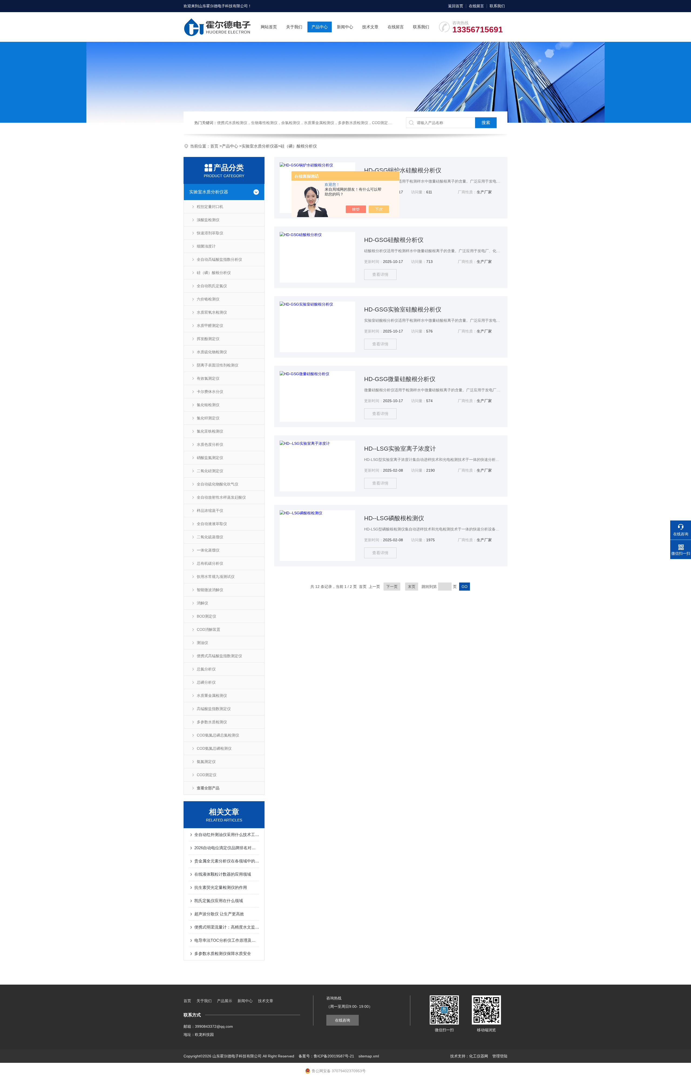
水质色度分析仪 (210, 444)
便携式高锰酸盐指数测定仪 (219, 656)
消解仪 (202, 603)
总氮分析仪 (206, 669)
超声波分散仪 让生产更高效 (219, 914)
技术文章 (370, 27)
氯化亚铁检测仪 (210, 431)
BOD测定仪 (206, 616)
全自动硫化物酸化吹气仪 (217, 484)
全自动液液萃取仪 (212, 524)
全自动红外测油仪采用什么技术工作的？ (226, 834)
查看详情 (380, 274)
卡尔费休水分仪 (210, 391)
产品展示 (224, 1001)
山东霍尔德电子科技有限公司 (223, 6)
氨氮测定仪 (206, 761)
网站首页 (269, 27)
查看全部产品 (208, 788)
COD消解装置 (208, 629)
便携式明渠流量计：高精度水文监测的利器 (226, 927)
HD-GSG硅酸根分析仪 (394, 240)
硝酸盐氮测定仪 (210, 457)
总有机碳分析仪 (210, 563)
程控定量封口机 (210, 206)
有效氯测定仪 (208, 378)
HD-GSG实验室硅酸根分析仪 (402, 309)
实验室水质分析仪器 (260, 146)
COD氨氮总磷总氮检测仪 (218, 735)
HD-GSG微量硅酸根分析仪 (399, 379)
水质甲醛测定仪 (210, 325)
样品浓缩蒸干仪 (210, 510)
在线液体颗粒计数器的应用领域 (222, 874)
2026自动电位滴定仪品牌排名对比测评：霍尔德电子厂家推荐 (226, 847)
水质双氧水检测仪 (212, 312)
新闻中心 (345, 27)
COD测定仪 (206, 775)
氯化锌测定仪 (208, 418)
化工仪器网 (478, 1056)
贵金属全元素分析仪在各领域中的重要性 (226, 861)
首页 (214, 146)
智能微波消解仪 (210, 590)
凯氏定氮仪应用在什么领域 (218, 900)
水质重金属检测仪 (212, 695)
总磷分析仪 (206, 682)
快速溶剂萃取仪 (210, 233)
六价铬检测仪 (208, 299)
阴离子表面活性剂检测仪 (217, 365)
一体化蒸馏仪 (208, 550)
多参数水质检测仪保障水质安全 (222, 953)
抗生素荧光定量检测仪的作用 (220, 887)
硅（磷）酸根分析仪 (298, 146)
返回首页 (455, 6)
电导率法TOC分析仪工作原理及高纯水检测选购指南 (226, 940)
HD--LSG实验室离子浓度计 (400, 448)
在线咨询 (342, 1020)
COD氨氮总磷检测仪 (214, 748)
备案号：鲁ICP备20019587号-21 (326, 1056)
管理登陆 (499, 1056)
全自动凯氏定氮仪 (212, 286)
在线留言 (476, 6)
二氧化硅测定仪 (210, 471)
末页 (411, 586)
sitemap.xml (368, 1056)
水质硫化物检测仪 (212, 352)
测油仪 (202, 642)
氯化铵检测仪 (208, 405)
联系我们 (497, 6)
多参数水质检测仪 (212, 722)
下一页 (392, 586)
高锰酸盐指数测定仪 (214, 709)
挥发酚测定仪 (208, 339)
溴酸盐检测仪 (208, 220)
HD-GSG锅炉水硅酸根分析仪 (402, 170)
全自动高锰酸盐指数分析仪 (219, 259)
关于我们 (294, 27)
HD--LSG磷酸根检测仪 (394, 518)
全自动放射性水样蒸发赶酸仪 (221, 497)
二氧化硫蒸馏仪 (210, 537)
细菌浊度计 (206, 246)
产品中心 (319, 27)
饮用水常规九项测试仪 (216, 576)
